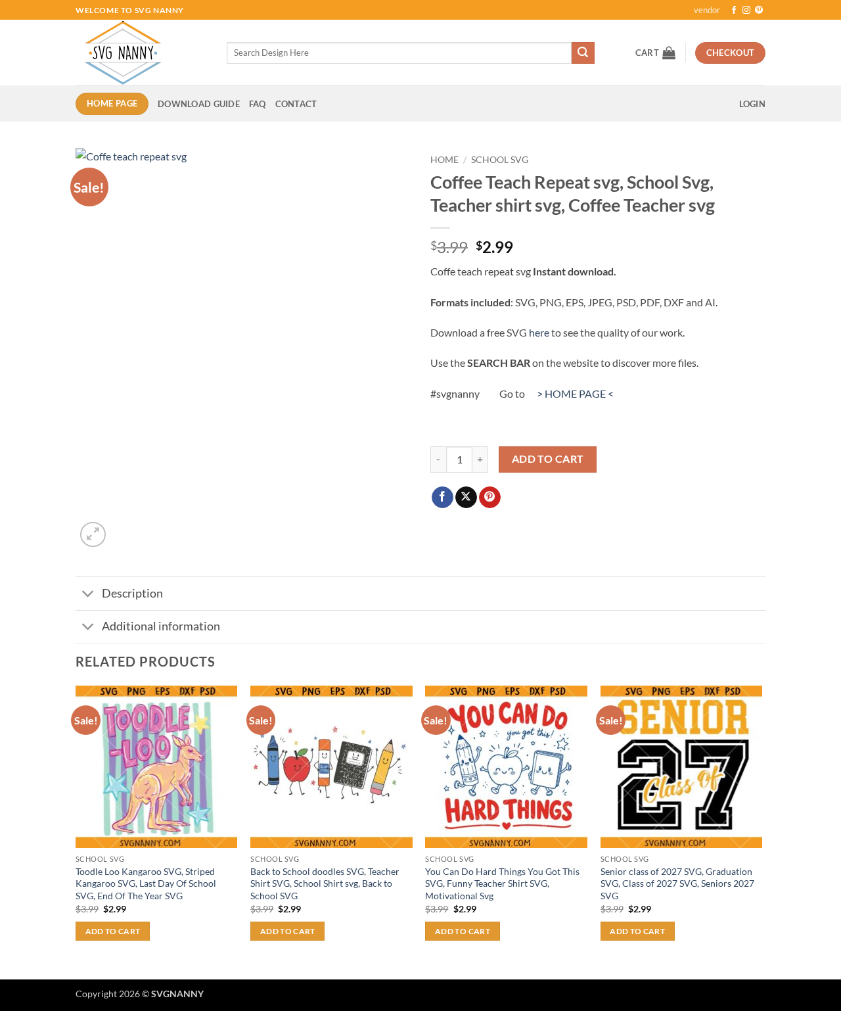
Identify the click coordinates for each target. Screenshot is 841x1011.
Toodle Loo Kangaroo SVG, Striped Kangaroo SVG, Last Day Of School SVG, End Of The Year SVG (146, 883)
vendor (707, 10)
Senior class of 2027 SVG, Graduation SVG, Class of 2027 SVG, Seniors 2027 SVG (677, 883)
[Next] (761, 831)
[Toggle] (88, 595)
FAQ (257, 104)
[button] (655, 52)
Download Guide (199, 104)
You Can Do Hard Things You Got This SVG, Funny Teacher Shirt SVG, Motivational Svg (502, 883)
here (539, 332)
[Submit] (583, 53)
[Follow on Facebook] (734, 10)
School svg (499, 159)
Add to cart (548, 459)
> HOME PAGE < (575, 393)
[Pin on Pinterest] (490, 497)
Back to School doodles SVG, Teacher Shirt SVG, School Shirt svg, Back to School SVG (324, 883)
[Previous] (76, 831)
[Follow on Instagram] (746, 10)
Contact (296, 104)
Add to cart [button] (113, 931)
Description (132, 593)
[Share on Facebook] (442, 497)
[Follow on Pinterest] (759, 10)
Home (444, 159)
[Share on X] (466, 497)
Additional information (161, 626)
